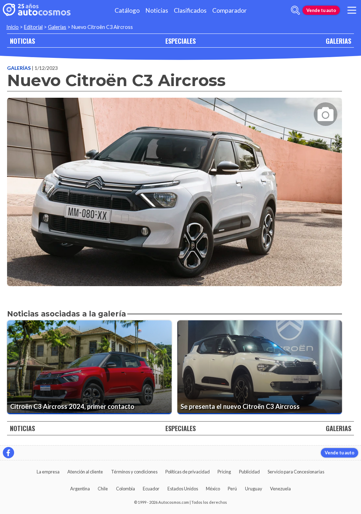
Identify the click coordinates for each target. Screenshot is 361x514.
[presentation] (174, 185)
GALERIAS (338, 41)
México (213, 488)
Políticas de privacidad (187, 471)
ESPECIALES (180, 41)
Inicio (12, 27)
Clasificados (190, 10)
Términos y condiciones (134, 471)
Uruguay (253, 488)
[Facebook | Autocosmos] (8, 452)
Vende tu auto (321, 10)
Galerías (19, 68)
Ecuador (151, 488)
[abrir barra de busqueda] (295, 10)
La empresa (48, 471)
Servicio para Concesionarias (296, 471)
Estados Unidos (182, 488)
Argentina (80, 488)
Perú (232, 488)
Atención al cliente (85, 471)
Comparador (229, 10)
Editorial (33, 27)
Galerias (57, 27)
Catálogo (127, 10)
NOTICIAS (22, 41)
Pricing (224, 471)
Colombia (125, 488)
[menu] (351, 10)
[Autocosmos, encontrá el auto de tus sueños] (36, 10)
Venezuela (280, 488)
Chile (103, 488)
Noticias (156, 10)
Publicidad (249, 471)
